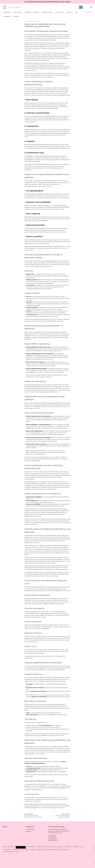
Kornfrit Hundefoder (48, 849)
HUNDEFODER (7, 12)
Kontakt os (28, 831)
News (81, 846)
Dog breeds (66, 849)
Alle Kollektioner (7, 849)
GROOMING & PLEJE (47, 12)
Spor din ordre (58, 849)
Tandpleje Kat (46, 846)
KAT (76, 12)
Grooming (54, 846)
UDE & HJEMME (59, 12)
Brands (16, 16)
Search (4, 846)
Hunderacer (7, 16)
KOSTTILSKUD (18, 12)
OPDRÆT (69, 12)
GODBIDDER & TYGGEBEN (32, 12)
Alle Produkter (25, 849)
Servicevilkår (11, 846)
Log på (89, 12)
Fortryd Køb (20, 847)
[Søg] (81, 7)
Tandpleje (39, 846)
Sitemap (32, 849)
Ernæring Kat (68, 846)
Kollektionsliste (16, 849)
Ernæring (60, 846)
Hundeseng (76, 846)
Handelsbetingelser (31, 829)
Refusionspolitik (31, 846)
